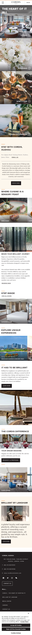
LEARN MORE (6, 385)
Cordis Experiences (18, 134)
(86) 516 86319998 (9, 569)
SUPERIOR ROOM (6, 321)
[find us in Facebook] (3, 578)
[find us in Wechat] (16, 578)
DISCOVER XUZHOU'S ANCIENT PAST (12, 359)
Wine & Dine (22, 101)
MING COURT (5, 220)
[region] (16, 623)
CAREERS (5, 605)
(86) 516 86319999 (9, 565)
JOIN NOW (6, 541)
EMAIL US (15, 157)
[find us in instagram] (12, 578)
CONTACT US (7, 583)
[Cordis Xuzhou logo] (16, 2)
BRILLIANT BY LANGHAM (9, 597)
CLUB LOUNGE (5, 490)
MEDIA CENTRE (6, 601)
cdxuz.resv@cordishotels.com (12, 573)
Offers (24, 35)
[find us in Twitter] (7, 578)
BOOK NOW (16, 183)
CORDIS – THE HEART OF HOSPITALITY (14, 593)
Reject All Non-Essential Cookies (16, 629)
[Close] (28, 613)
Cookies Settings (16, 633)
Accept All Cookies (16, 625)
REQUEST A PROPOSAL (11, 460)
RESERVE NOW (6, 283)
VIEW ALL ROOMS (7, 296)
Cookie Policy (24, 622)
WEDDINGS (22, 68)
